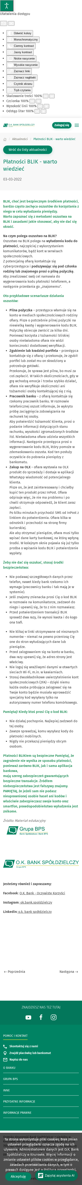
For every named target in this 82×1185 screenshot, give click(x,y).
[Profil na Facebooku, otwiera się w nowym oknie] (41, 1017)
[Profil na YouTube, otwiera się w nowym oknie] (28, 1017)
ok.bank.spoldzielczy (36, 902)
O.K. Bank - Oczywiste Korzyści (42, 893)
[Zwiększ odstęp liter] (43, 111)
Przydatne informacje (19, 1101)
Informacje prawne (17, 1113)
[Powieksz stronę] (52, 96)
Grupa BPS (10, 1079)
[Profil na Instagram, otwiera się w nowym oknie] (53, 1017)
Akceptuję (18, 1176)
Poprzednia (16, 972)
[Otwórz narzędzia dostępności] (6, 5)
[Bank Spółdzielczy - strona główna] (19, 125)
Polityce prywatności (60, 1170)
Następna (67, 972)
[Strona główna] (5, 139)
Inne (6, 1090)
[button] (77, 125)
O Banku (9, 1068)
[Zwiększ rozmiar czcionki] (38, 101)
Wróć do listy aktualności (28, 150)
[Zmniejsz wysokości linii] (40, 106)
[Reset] (3, 23)
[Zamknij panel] (11, 23)
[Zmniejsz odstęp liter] (37, 111)
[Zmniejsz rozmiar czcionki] (32, 101)
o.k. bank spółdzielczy (34, 912)
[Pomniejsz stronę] (45, 96)
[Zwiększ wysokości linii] (46, 106)
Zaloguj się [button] (61, 125)
